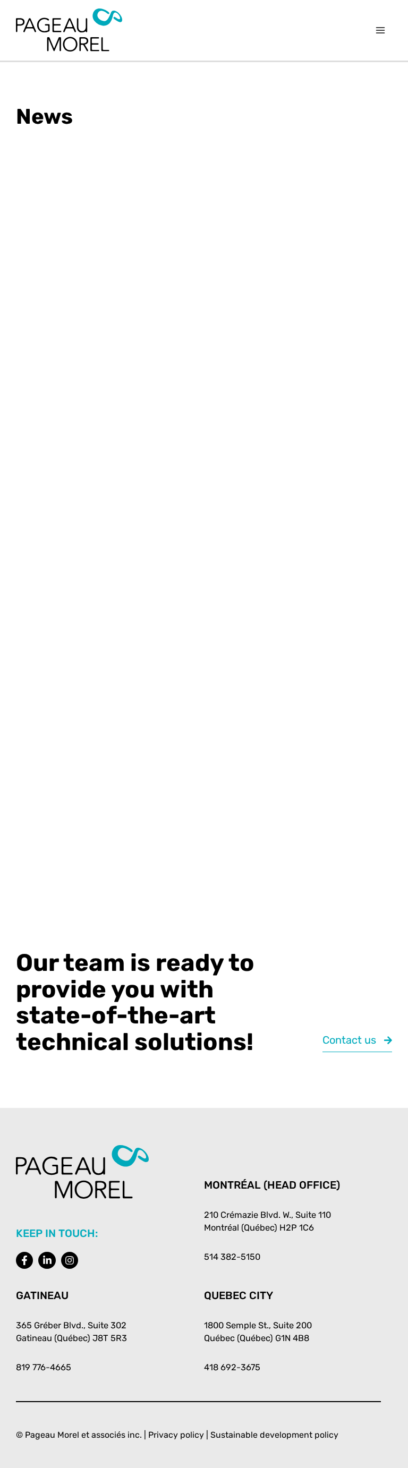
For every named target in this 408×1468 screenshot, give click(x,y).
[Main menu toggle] (380, 30)
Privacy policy (176, 1435)
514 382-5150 (232, 1257)
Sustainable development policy (274, 1435)
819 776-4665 (43, 1367)
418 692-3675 (232, 1367)
